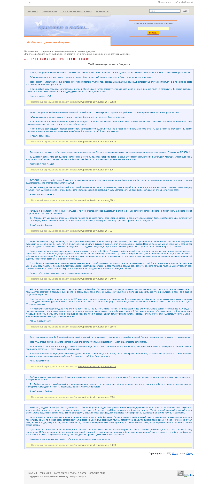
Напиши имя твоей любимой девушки (153, 23)
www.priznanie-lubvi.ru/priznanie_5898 (96, 397)
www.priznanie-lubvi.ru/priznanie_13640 (97, 142)
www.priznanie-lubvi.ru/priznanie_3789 (96, 200)
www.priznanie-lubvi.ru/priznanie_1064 (96, 170)
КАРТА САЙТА (60, 473)
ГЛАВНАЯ (32, 11)
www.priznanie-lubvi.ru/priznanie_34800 (97, 279)
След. (189, 453)
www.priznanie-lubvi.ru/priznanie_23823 (97, 102)
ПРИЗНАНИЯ (49, 11)
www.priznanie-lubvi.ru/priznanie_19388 (97, 366)
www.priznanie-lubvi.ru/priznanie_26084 (97, 327)
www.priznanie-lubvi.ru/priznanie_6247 (96, 231)
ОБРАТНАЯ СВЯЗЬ (97, 473)
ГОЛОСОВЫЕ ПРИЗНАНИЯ (76, 11)
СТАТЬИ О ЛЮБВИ (78, 473)
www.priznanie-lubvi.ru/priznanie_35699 (97, 445)
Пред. (175, 453)
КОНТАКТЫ (102, 11)
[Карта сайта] (29, 3)
